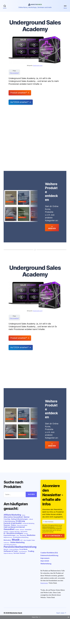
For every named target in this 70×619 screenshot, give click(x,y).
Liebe (17, 535)
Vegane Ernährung (8, 553)
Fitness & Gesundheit (22, 525)
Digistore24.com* (38, 65)
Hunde (17, 529)
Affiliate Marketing (12, 515)
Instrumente (23, 531)
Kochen (26, 533)
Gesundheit (9, 529)
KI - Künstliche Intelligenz (13, 533)
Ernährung (20, 521)
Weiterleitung (45, 564)
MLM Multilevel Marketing (20, 537)
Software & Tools (11, 551)
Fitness (13, 525)
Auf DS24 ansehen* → (20, 102)
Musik (16, 539)
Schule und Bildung (14, 549)
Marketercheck (16, 613)
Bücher (27, 517)
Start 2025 (44, 561)
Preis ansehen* (14, 73)
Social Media (23, 549)
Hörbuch (22, 529)
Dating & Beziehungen (19, 519)
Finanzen (7, 525)
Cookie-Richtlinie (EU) (49, 553)
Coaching (7, 519)
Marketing (23, 535)
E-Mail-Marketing (9, 521)
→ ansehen (52, 227)
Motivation (7, 540)
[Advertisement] (35, 124)
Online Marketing (17, 542)
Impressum (44, 558)
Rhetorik (6, 549)
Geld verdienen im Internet (14, 527)
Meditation (31, 535)
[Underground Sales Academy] (35, 50)
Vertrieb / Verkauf (19, 553)
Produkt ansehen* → (19, 93)
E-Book (31, 519)
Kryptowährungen (9, 535)
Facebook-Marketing (28, 523)
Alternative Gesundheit (13, 517)
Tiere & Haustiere (23, 551)
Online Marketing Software (10, 544)
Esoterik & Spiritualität (13, 523)
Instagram (6, 531)
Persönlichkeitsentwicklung (20, 546)
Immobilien (28, 529)
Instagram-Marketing (14, 531)
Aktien (23, 515)
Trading (31, 551)
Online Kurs (6, 542)
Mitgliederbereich (8, 537)
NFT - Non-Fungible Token (27, 540)
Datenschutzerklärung (48, 527)
